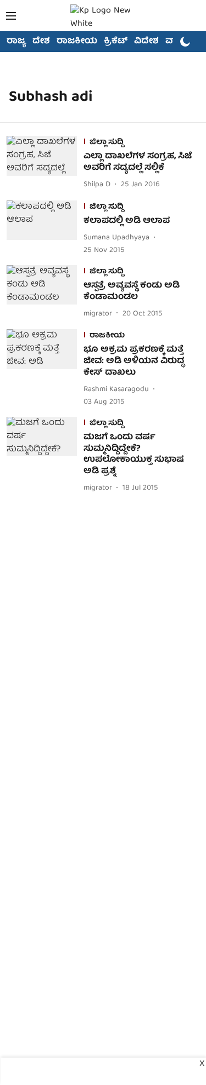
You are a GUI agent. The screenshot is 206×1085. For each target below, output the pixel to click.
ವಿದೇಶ (146, 41)
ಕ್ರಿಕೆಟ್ (115, 41)
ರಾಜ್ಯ (16, 41)
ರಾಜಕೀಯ (77, 41)
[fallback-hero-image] (45, 164)
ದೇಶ (41, 41)
